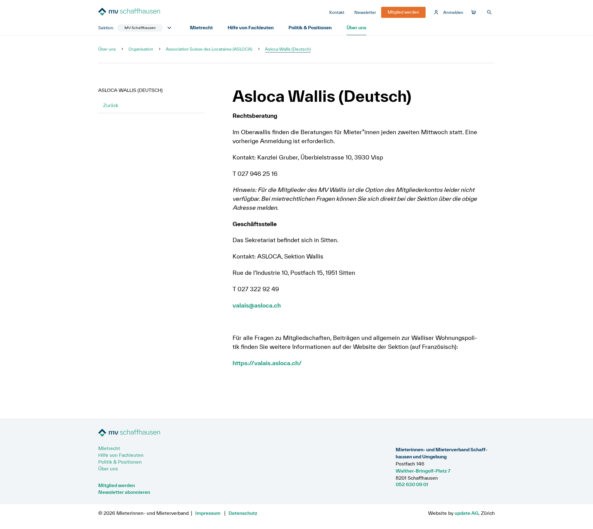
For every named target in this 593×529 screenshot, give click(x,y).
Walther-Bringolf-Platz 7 (423, 470)
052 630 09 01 (412, 484)
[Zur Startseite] (144, 12)
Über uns (356, 27)
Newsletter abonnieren (124, 492)
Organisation (140, 49)
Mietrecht (201, 27)
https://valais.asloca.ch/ (267, 363)
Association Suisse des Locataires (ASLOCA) (209, 49)
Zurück (110, 105)
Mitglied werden (116, 485)
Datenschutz (243, 513)
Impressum (208, 513)
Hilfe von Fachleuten (251, 27)
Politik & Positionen (310, 27)
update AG (466, 513)
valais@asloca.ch (257, 305)
